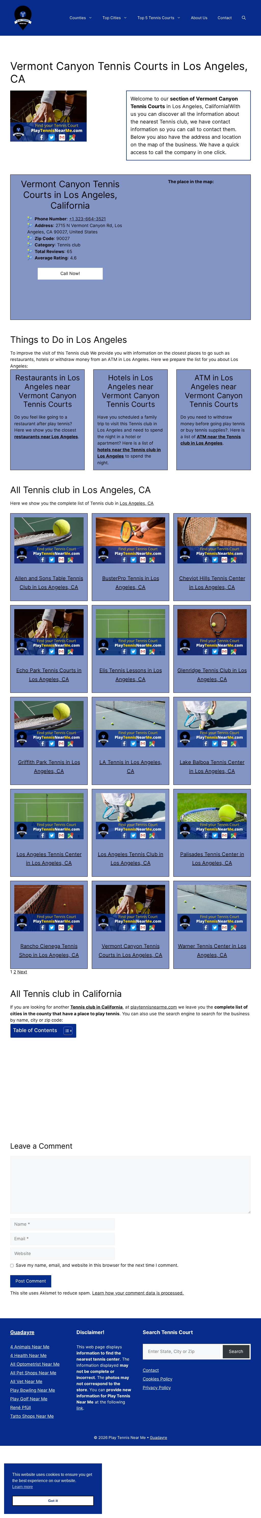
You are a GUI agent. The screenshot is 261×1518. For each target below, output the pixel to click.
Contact (225, 17)
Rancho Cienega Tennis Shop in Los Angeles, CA (49, 950)
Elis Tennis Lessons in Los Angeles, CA (130, 674)
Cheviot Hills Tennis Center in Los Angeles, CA (212, 582)
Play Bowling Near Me (32, 1390)
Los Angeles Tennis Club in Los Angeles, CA (130, 858)
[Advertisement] (130, 1078)
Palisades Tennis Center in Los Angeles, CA (212, 858)
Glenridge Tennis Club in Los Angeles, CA (212, 674)
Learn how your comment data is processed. (138, 1293)
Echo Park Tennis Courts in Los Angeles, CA (49, 674)
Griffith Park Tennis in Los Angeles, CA (49, 766)
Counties (78, 17)
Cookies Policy (157, 1379)
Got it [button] (53, 1501)
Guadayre (22, 1332)
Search (236, 1351)
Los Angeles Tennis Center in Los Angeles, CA (49, 858)
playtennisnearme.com (153, 1007)
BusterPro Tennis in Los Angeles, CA (130, 582)
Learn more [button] (22, 1487)
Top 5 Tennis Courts (155, 17)
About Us (199, 17)
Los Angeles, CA (137, 503)
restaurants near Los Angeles (46, 436)
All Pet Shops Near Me (33, 1372)
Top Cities (111, 17)
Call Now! (70, 273)
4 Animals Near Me (29, 1346)
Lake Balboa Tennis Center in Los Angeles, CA (212, 766)
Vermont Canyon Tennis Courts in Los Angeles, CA (130, 950)
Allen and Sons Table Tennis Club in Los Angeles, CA (49, 582)
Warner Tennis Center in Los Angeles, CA (212, 950)
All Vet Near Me (26, 1381)
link (79, 1408)
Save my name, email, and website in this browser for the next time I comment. (97, 1265)
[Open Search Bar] (244, 18)
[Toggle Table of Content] (65, 1030)
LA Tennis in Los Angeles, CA (130, 766)
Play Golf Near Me (28, 1398)
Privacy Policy (157, 1387)
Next (22, 971)
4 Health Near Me (28, 1355)
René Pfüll (20, 1407)
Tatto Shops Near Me (32, 1416)
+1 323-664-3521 (87, 218)
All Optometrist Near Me (35, 1364)
